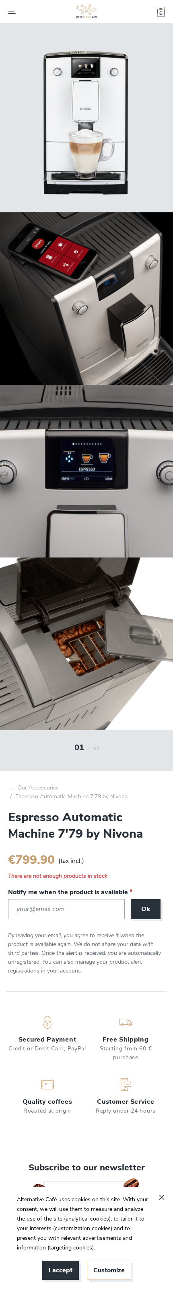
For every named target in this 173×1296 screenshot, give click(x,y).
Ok (145, 909)
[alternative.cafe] (86, 11)
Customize (109, 1270)
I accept (60, 1270)
